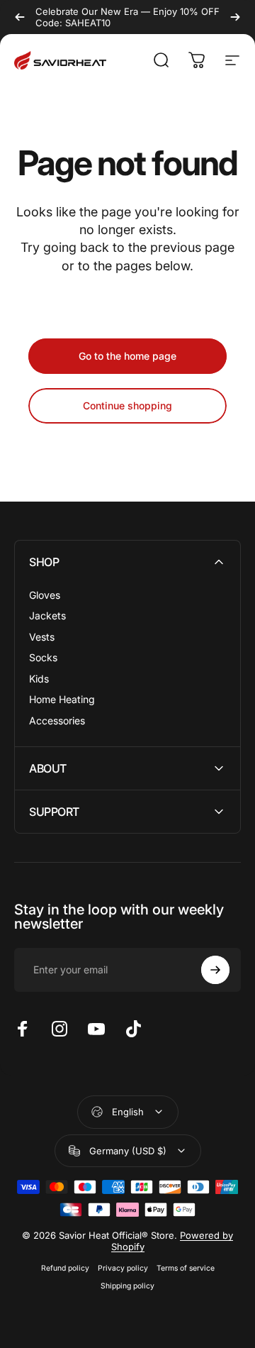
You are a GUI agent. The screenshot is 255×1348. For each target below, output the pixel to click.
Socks (43, 657)
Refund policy (65, 1268)
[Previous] (19, 17)
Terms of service (186, 1268)
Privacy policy (123, 1268)
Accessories (57, 720)
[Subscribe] (215, 970)
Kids (39, 679)
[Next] (235, 17)
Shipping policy (127, 1286)
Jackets (47, 615)
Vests (42, 637)
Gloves (44, 595)
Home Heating (62, 699)
